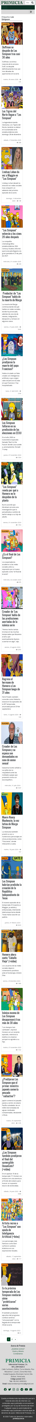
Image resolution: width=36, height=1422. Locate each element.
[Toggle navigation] (31, 11)
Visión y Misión (18, 1351)
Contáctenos (18, 1354)
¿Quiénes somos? (18, 1349)
